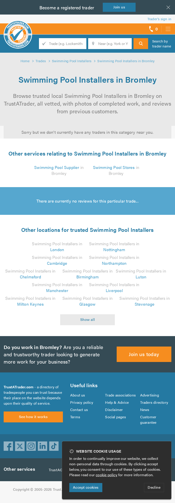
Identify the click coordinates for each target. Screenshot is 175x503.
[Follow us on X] (20, 446)
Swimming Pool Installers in (57, 246)
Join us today (144, 353)
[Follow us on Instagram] (31, 446)
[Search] (141, 43)
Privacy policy (81, 402)
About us (77, 395)
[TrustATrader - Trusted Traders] (18, 27)
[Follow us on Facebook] (8, 446)
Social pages (115, 416)
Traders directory (154, 402)
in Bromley (59, 170)
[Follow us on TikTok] (54, 446)
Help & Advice (117, 402)
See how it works (33, 416)
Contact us (79, 409)
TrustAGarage (60, 469)
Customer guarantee (148, 419)
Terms (75, 416)
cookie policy (106, 474)
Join (119, 7)
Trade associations (120, 395)
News (144, 409)
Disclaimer (114, 409)
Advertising (149, 395)
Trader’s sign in (159, 18)
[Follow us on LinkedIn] (42, 446)
